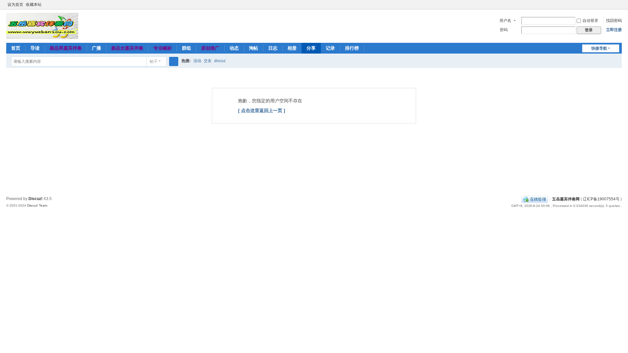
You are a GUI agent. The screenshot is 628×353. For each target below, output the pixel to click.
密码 (504, 29)
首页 (15, 48)
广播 (96, 48)
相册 (292, 48)
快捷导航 (599, 48)
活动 (197, 61)
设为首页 (15, 4)
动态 (234, 48)
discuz (220, 61)
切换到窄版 (619, 7)
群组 (186, 48)
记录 (330, 48)
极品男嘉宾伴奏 (66, 48)
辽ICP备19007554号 (601, 199)
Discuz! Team (37, 205)
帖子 (154, 61)
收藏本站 (34, 4)
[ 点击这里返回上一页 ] (261, 110)
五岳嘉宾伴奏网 (566, 199)
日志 (272, 48)
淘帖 (253, 48)
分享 (311, 48)
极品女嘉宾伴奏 (127, 48)
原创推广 (210, 48)
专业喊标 (162, 48)
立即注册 (614, 29)
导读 (35, 48)
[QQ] (534, 199)
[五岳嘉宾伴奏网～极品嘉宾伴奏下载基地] (42, 25)
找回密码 (614, 20)
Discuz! (35, 198)
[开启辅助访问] (612, 5)
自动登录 (590, 20)
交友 (208, 61)
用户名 (505, 20)
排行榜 (352, 48)
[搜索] (173, 61)
